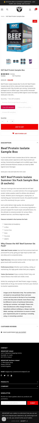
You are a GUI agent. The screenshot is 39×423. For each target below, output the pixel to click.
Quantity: (4, 118)
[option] (19, 37)
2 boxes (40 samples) (24, 107)
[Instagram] (8, 376)
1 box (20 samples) (8, 107)
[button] (5, 74)
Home (2, 16)
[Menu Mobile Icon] (2, 9)
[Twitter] (4, 376)
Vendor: (3, 76)
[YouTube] (11, 376)
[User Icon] (30, 10)
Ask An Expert (21, 332)
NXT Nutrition (16, 76)
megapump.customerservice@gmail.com (17, 371)
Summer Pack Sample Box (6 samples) (14, 102)
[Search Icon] (7, 9)
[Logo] (19, 9)
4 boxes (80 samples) (9, 112)
